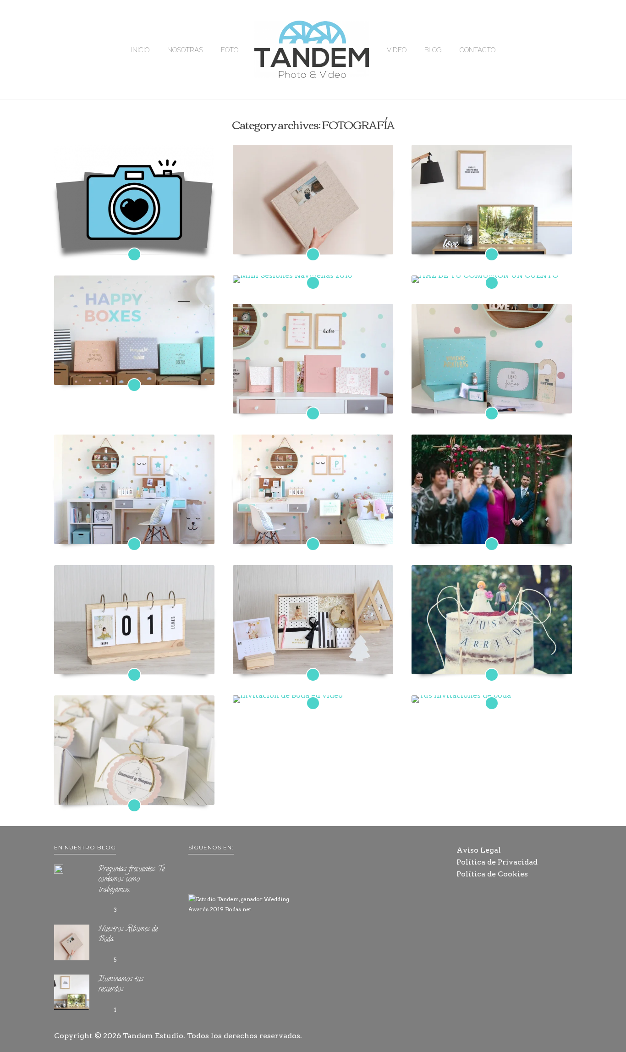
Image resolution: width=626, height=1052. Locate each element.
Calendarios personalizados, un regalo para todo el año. (134, 659)
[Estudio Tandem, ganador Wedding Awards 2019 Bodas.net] (246, 904)
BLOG (433, 50)
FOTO (229, 50)
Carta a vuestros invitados (491, 533)
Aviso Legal (478, 850)
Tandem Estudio (153, 1035)
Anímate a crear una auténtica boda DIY (492, 664)
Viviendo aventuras (491, 402)
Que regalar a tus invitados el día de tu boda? (134, 794)
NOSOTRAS (185, 50)
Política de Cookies (492, 874)
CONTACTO (477, 50)
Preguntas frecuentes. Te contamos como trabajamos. (134, 238)
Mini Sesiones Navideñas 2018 (313, 272)
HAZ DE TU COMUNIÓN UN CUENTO (491, 272)
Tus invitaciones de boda (491, 692)
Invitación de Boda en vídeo (313, 692)
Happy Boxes (134, 374)
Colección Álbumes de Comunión (313, 402)
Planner (134, 533)
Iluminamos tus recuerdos (491, 243)
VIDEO (396, 50)
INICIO (140, 50)
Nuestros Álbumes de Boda (313, 243)
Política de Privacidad (497, 862)
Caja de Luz (313, 533)
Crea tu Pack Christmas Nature (313, 664)
